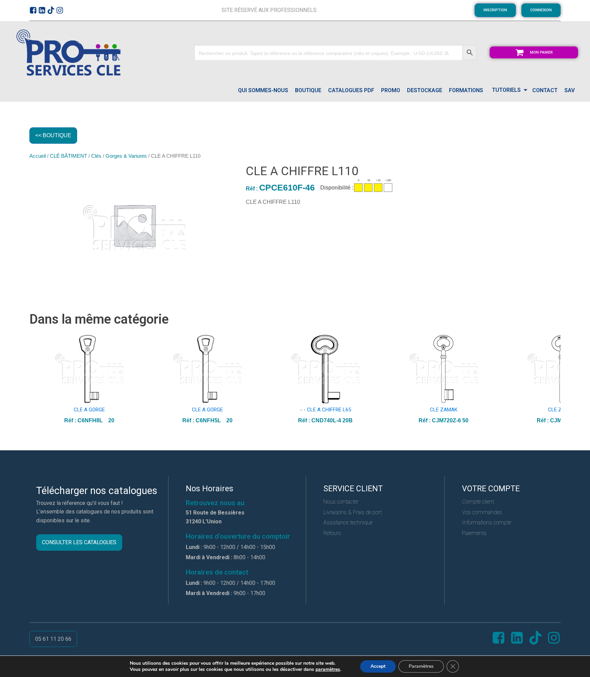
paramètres (327, 669)
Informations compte (486, 522)
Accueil (37, 156)
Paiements (474, 533)
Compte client (478, 501)
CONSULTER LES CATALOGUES (79, 542)
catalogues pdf (351, 90)
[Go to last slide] (34, 379)
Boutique (308, 90)
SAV (569, 90)
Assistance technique (348, 522)
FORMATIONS (466, 90)
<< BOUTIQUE (53, 135)
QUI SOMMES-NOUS (263, 90)
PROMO (390, 90)
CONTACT (545, 90)
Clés (96, 156)
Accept (377, 666)
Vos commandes (482, 512)
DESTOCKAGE (424, 90)
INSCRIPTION (495, 10)
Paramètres (421, 666)
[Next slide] (555, 379)
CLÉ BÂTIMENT (68, 156)
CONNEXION (541, 10)
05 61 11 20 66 (53, 639)
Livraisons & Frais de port (352, 512)
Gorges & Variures (126, 156)
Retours (332, 533)
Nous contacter (341, 501)
